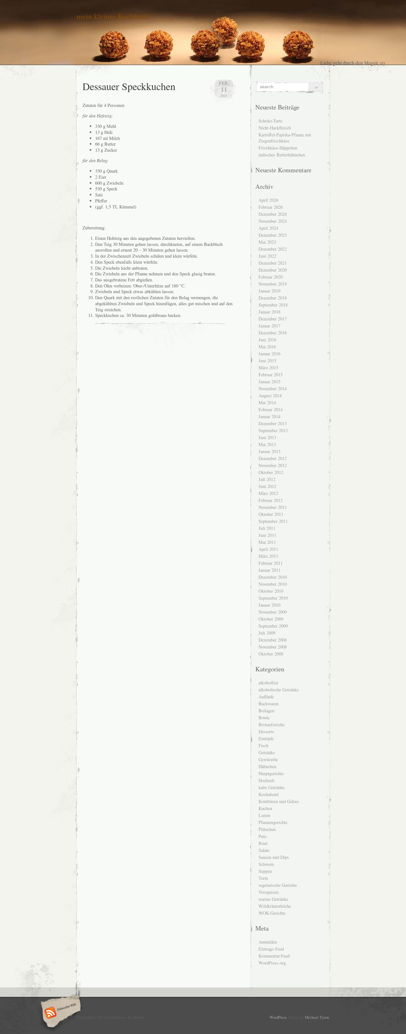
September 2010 (273, 598)
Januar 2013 (269, 451)
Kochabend (268, 794)
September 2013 (273, 430)
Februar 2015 (271, 375)
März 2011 (268, 556)
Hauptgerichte (271, 773)
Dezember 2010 (273, 577)
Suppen (265, 871)
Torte (263, 878)
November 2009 (273, 612)
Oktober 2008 (271, 654)
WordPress (278, 1017)
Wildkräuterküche (275, 906)
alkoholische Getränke (278, 690)
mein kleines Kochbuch (112, 16)
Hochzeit (266, 780)
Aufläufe (266, 697)
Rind (263, 843)
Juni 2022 (267, 256)
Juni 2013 (267, 437)
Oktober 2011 (271, 514)
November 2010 (273, 584)
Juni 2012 (267, 486)
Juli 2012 (267, 479)
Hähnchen (267, 766)
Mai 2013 (267, 444)
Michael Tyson (317, 1017)
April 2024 (268, 228)
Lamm (264, 815)
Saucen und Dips (274, 857)
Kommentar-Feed (274, 956)
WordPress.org (272, 963)
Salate (264, 850)
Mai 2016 (267, 347)
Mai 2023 (267, 242)
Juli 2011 (267, 528)
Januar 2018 (269, 312)
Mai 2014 (267, 402)
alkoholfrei (268, 683)
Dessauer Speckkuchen (128, 86)
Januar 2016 (269, 354)
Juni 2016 (267, 340)
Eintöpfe (266, 738)
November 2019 (273, 284)
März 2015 (268, 368)
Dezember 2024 (273, 214)
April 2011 (268, 549)
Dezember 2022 (273, 249)
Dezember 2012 (273, 458)
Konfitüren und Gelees (279, 801)
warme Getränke (273, 899)
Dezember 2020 (273, 270)
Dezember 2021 (273, 263)
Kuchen (265, 808)
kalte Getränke (272, 787)
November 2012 (273, 465)
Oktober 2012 (271, 472)
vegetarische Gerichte (278, 885)
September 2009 (273, 626)
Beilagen (266, 711)
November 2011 (273, 507)
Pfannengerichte (273, 822)
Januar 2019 (269, 291)
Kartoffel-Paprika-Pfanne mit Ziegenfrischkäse (285, 138)
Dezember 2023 (273, 235)
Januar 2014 (269, 416)
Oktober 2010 (271, 591)
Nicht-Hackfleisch (275, 128)
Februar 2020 (271, 277)
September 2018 (273, 305)
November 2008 (273, 647)
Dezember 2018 (273, 298)
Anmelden (268, 942)
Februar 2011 (271, 563)
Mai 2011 (267, 542)
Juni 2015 (267, 361)
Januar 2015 (269, 382)
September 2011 (273, 521)
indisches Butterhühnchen (282, 155)
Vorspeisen (268, 892)
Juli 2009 (267, 633)
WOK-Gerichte (272, 913)
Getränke (267, 752)
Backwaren (268, 704)
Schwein (266, 864)
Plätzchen (267, 829)
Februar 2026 (271, 207)
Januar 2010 (269, 605)
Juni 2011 (267, 535)
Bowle (264, 718)
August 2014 (270, 395)
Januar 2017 (269, 326)
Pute (262, 836)
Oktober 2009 (271, 619)
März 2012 (268, 493)
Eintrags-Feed (271, 949)
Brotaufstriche (272, 724)
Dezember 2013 (273, 423)
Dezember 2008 (273, 640)
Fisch (263, 745)
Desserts (266, 731)
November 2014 (273, 388)
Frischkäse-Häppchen (278, 148)
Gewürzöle (268, 759)
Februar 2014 (271, 409)
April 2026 (268, 200)
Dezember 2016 (273, 333)
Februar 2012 (271, 500)
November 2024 (273, 221)
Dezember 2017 (273, 319)
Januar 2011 (269, 570)
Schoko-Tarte (270, 121)
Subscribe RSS (59, 1013)
